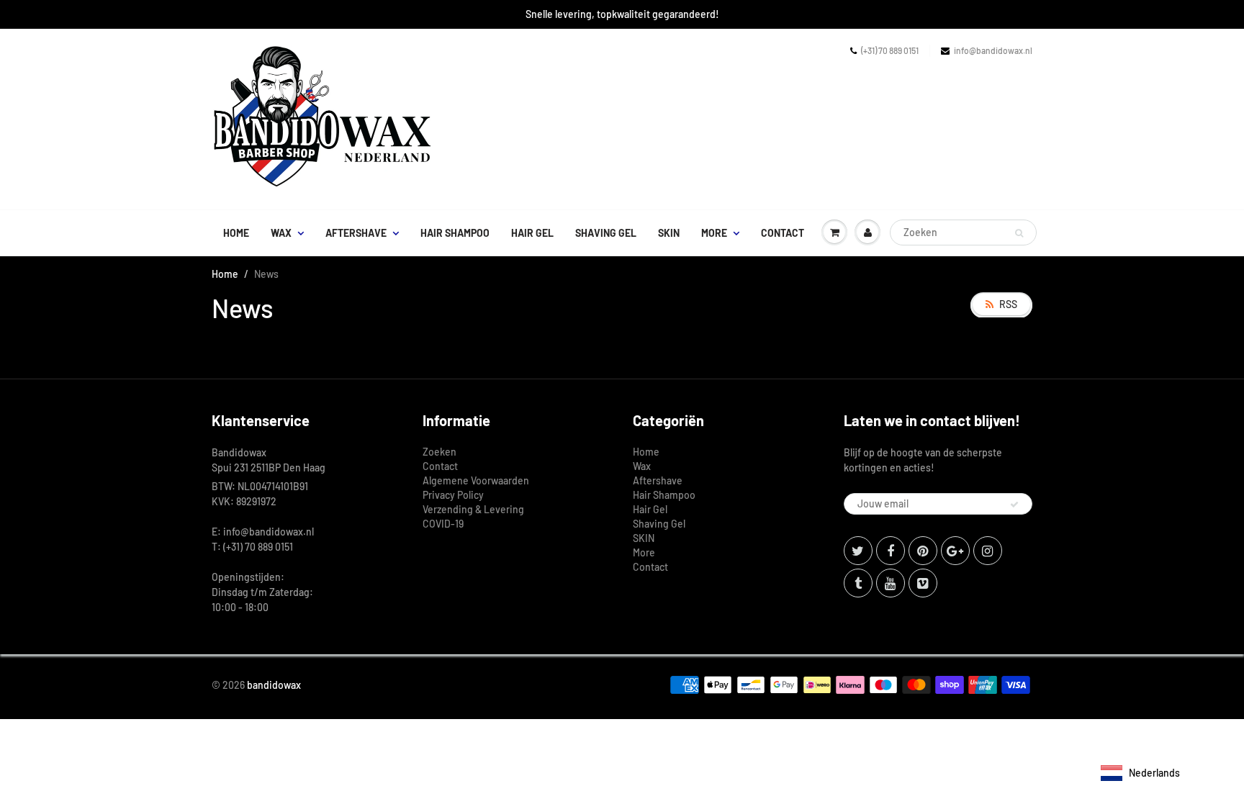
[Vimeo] (923, 583)
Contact (782, 233)
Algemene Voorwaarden (476, 480)
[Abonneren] (1014, 504)
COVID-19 (443, 524)
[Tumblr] (858, 583)
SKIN (669, 233)
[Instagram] (987, 550)
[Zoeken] (1019, 233)
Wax (281, 233)
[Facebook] (890, 550)
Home (236, 233)
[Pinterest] (923, 550)
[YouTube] (890, 583)
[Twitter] (858, 550)
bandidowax (274, 685)
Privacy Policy (453, 495)
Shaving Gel (605, 233)
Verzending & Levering (473, 509)
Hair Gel (532, 233)
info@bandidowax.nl (993, 50)
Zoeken (439, 452)
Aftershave (356, 233)
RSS (1008, 304)
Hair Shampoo (455, 233)
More (714, 233)
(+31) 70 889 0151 (890, 50)
